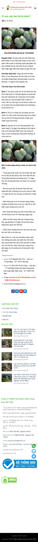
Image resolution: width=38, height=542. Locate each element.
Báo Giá (5, 320)
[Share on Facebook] (13, 291)
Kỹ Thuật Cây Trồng (10, 308)
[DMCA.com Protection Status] (9, 480)
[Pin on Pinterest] (21, 291)
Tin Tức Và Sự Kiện (10, 312)
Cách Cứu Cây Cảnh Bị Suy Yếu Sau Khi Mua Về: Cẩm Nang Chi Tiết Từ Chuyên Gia (25, 355)
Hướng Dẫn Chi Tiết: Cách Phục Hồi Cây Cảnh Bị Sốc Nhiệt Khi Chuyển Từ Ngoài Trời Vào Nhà (23, 343)
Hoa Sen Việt (27, 444)
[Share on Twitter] (17, 291)
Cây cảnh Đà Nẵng (15, 444)
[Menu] (3, 7)
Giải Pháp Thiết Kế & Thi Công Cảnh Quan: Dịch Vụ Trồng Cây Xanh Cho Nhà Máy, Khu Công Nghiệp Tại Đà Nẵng (25, 378)
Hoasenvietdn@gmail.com (16, 441)
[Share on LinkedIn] (25, 291)
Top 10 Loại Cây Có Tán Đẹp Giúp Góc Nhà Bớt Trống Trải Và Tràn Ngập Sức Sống (24, 331)
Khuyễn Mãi (7, 316)
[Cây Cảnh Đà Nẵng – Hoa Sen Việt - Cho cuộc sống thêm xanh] (19, 7)
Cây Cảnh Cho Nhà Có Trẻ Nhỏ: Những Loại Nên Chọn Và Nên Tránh (25, 366)
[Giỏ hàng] (35, 8)
